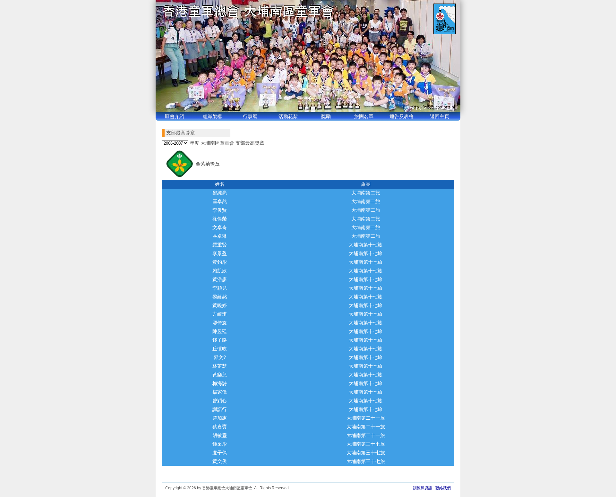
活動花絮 (288, 116)
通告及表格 (401, 116)
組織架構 (212, 116)
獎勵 (326, 116)
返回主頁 (439, 116)
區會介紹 (174, 116)
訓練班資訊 (422, 488)
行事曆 (250, 116)
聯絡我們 (443, 488)
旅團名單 (363, 116)
